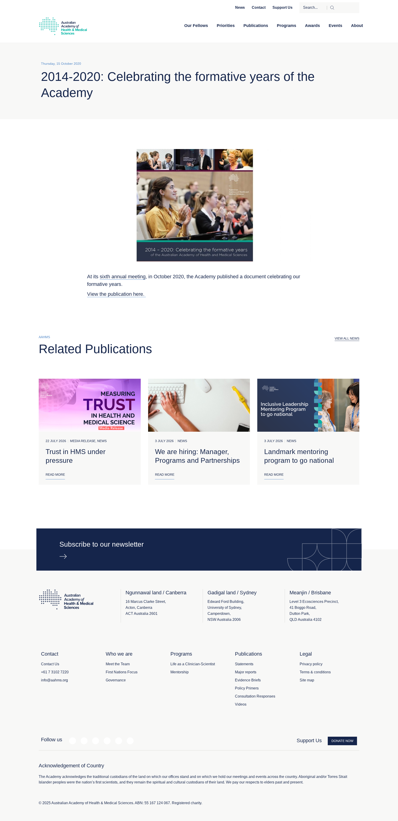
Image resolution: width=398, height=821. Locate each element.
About (357, 25)
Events (335, 25)
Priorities (226, 25)
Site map (307, 680)
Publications (255, 25)
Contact (259, 7)
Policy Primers (247, 688)
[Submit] (343, 8)
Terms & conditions (315, 672)
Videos (240, 704)
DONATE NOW (342, 741)
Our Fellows (196, 25)
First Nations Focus (122, 672)
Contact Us (50, 664)
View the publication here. (116, 294)
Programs (286, 25)
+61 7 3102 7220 (55, 672)
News (240, 7)
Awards (312, 25)
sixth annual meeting (123, 276)
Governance (116, 680)
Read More (55, 474)
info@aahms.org (54, 680)
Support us (282, 7)
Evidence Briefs (248, 680)
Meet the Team (118, 664)
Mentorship (179, 672)
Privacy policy (311, 664)
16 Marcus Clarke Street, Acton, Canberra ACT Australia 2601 (146, 608)
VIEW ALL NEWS (347, 338)
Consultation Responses (255, 696)
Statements (244, 664)
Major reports (245, 672)
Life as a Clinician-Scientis (192, 664)
